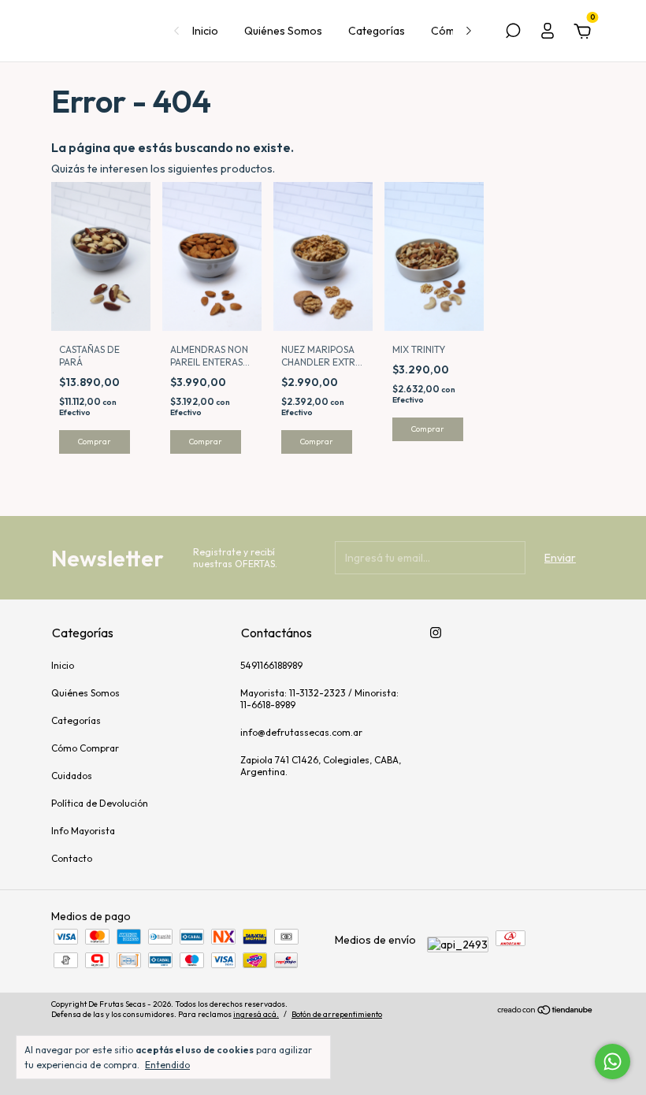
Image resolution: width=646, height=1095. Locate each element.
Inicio (205, 31)
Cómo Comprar (85, 748)
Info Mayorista (83, 831)
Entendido (167, 1065)
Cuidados (71, 775)
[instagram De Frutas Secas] (435, 632)
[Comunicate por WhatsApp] (612, 1061)
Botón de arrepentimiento (336, 1014)
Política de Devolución (99, 803)
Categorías (376, 31)
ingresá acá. (256, 1014)
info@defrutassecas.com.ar (301, 732)
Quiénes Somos (283, 31)
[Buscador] (513, 33)
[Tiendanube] (545, 1011)
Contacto (71, 858)
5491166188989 (271, 665)
